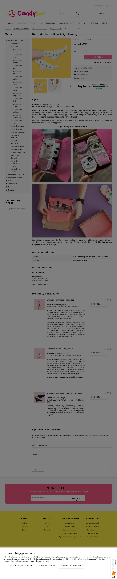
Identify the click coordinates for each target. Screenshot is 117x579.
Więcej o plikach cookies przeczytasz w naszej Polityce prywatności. (26, 561)
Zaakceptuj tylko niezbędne (20, 566)
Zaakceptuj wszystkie (71, 566)
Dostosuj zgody (47, 566)
